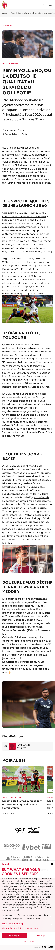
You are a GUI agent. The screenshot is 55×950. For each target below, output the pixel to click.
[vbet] (31, 846)
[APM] (20, 830)
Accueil (5, 13)
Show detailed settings (13, 923)
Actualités (15, 13)
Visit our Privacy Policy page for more (20, 928)
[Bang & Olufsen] (42, 858)
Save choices (27, 941)
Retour (8, 25)
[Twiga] (46, 846)
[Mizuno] (34, 830)
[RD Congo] (12, 846)
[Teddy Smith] (27, 858)
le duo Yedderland (13, 654)
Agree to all (14, 935)
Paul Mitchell (30, 161)
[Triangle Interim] (13, 858)
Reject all (40, 935)
